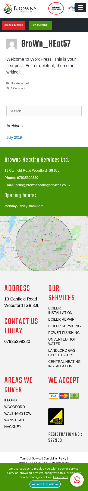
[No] (5, 477)
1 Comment (18, 88)
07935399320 (27, 178)
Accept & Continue (45, 484)
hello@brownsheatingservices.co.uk (42, 185)
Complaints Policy (55, 458)
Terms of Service (30, 458)
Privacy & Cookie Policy (34, 462)
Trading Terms (60, 462)
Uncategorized (20, 83)
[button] (13, 25)
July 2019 (14, 137)
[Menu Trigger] (80, 7)
